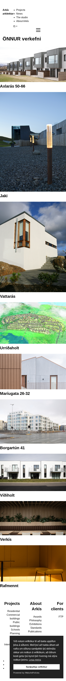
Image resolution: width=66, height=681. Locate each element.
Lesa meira (35, 659)
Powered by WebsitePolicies (26, 673)
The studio (22, 17)
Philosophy (35, 620)
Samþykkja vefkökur (36, 667)
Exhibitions (35, 624)
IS (14, 26)
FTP (61, 616)
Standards (36, 627)
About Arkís (22, 21)
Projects (20, 10)
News (19, 13)
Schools (15, 629)
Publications (35, 631)
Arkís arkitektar (6, 12)
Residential (13, 611)
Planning (15, 633)
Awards (37, 616)
